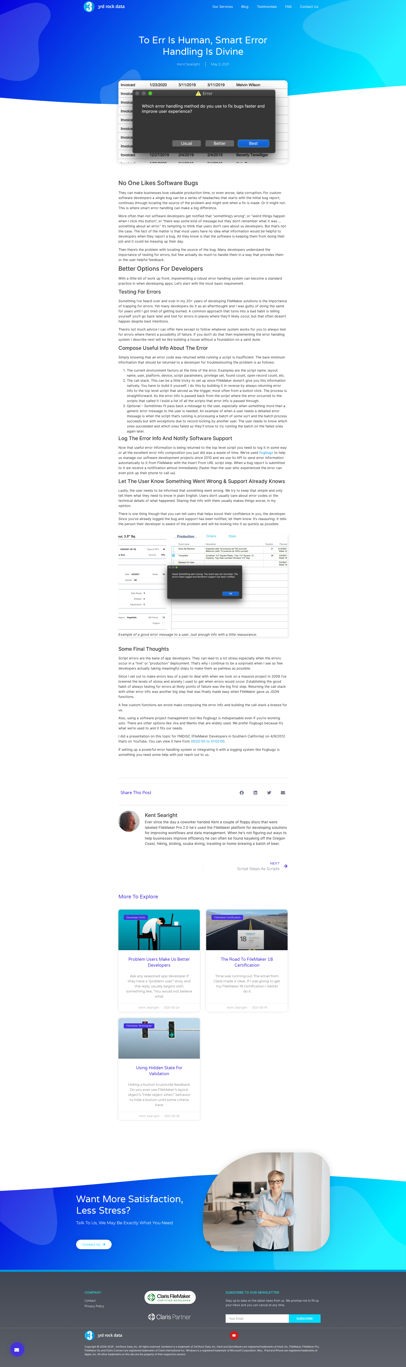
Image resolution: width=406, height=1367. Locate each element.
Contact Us (309, 6)
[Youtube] (234, 1335)
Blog (244, 6)
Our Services (223, 6)
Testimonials (267, 6)
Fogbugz (266, 452)
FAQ (288, 6)
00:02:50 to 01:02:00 (208, 741)
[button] (241, 792)
